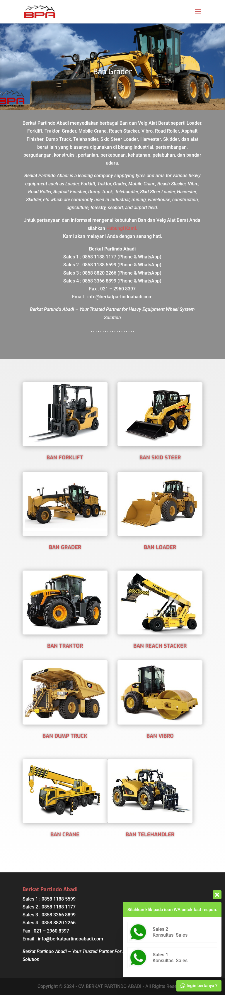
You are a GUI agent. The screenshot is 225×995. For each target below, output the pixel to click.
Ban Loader (160, 547)
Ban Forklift (65, 457)
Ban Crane (64, 834)
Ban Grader (112, 72)
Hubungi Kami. (121, 228)
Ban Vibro (160, 736)
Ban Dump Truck (64, 736)
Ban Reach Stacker (160, 645)
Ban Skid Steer (160, 457)
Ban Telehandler (150, 834)
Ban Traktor (65, 645)
